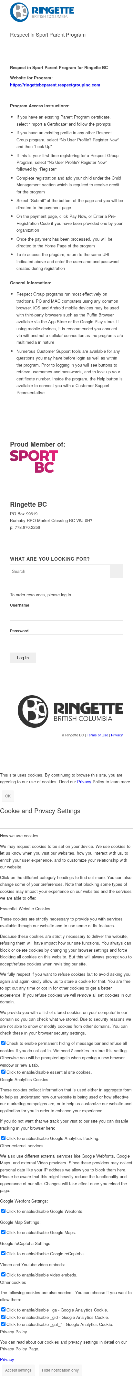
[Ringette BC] (55, 13)
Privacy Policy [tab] (13, 1332)
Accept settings (18, 1370)
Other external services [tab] (22, 1145)
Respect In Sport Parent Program (48, 34)
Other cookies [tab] (13, 1282)
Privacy (117, 734)
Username (19, 605)
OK (8, 795)
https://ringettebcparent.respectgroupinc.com (55, 85)
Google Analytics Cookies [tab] (24, 1079)
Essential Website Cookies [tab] (25, 908)
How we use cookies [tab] (19, 835)
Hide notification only (60, 1370)
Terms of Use (97, 734)
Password (19, 631)
